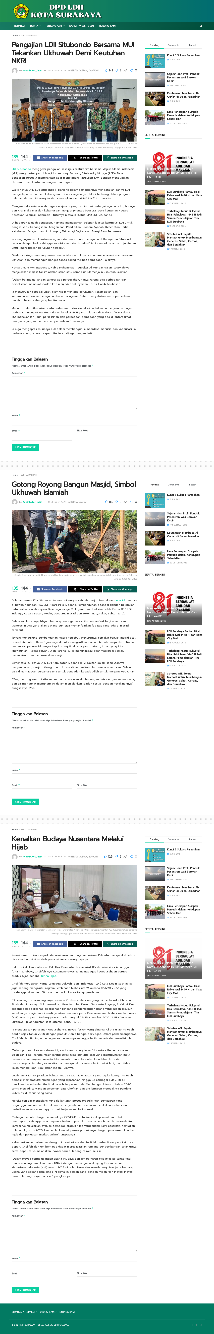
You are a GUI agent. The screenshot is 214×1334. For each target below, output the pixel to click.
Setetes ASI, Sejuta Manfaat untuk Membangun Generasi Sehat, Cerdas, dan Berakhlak (184, 239)
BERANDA (19, 26)
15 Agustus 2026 (177, 203)
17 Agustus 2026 (157, 181)
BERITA (34, 26)
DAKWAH (93, 70)
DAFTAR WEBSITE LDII (81, 26)
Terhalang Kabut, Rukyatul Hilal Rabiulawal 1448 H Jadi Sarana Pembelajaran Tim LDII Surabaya (184, 216)
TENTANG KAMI (53, 26)
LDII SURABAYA (27, 1324)
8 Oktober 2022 (57, 502)
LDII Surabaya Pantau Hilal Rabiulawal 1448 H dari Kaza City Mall (184, 195)
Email (16, 430)
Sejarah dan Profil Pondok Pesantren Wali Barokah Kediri (183, 77)
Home (15, 35)
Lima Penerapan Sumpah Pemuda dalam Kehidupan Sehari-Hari (183, 115)
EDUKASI (93, 856)
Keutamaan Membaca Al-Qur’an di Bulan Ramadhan (183, 95)
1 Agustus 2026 (177, 249)
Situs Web (82, 430)
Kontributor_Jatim (32, 70)
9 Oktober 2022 (57, 70)
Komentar (18, 373)
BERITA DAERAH (29, 35)
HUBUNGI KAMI (107, 26)
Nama (16, 415)
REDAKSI (30, 1312)
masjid (120, 600)
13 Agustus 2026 (177, 226)
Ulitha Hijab (48, 976)
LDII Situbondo (21, 169)
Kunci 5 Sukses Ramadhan (183, 55)
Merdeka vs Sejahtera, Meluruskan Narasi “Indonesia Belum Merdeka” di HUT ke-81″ (172, 173)
